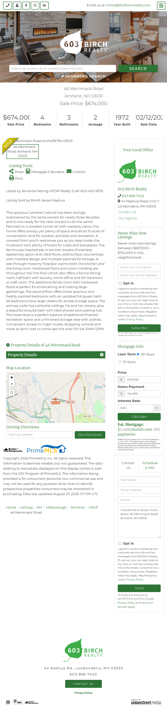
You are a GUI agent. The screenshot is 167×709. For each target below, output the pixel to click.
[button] (138, 68)
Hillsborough (56, 507)
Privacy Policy (134, 319)
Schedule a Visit (150, 465)
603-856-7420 (133, 196)
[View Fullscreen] (12, 393)
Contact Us (127, 212)
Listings (26, 507)
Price (122, 372)
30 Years (147, 354)
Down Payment (131, 387)
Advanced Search (85, 76)
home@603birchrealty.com (128, 5)
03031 (93, 507)
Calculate (139, 416)
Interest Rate (129, 401)
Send (139, 588)
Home (11, 507)
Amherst (78, 507)
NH (39, 507)
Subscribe (139, 328)
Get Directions (89, 435)
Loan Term (127, 354)
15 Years (128, 362)
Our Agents (127, 218)
